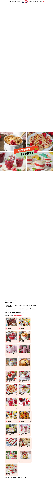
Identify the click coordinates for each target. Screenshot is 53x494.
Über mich (30, 1)
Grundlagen (18, 1)
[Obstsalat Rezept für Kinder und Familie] (24, 419)
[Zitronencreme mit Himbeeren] (11, 472)
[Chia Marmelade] (11, 339)
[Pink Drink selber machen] (24, 432)
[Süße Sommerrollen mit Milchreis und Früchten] (11, 459)
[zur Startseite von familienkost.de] (25, 1)
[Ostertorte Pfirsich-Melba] (11, 432)
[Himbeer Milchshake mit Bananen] (11, 352)
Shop (41, 1)
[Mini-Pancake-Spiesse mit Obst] (11, 419)
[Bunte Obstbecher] (24, 326)
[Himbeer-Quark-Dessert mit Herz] (24, 379)
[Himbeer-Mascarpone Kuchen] (24, 366)
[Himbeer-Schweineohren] (11, 392)
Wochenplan (14, 1)
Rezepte (10, 1)
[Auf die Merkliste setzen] (16, 328)
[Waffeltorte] (25, 459)
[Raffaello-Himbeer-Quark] (11, 445)
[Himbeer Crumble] (24, 339)
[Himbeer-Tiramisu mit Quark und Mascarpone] (24, 392)
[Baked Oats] (11, 326)
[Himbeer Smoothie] (24, 352)
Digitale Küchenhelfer (36, 1)
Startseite (6, 300)
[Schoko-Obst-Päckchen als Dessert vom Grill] (24, 445)
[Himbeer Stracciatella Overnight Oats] (11, 366)
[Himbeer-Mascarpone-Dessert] (11, 379)
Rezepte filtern (17, 315)
